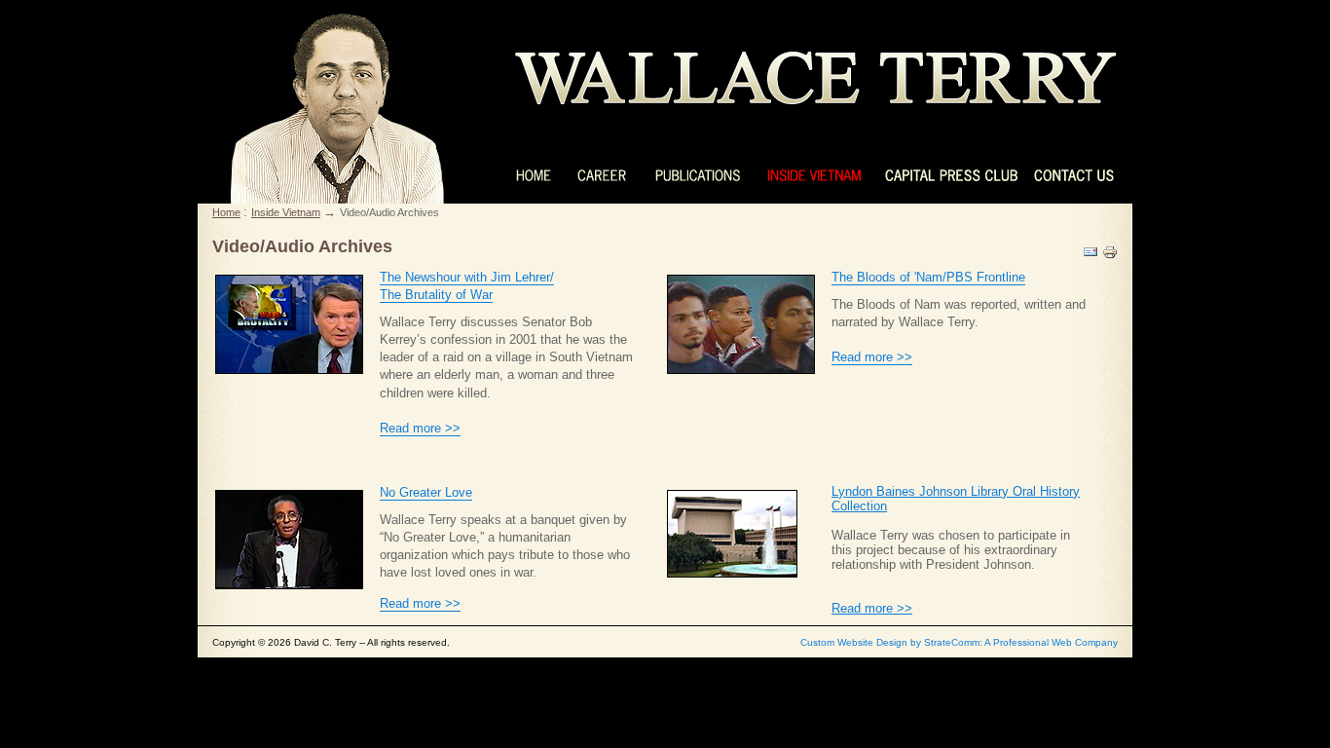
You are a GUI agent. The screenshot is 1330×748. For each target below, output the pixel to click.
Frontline (1001, 277)
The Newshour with (435, 277)
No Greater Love (426, 492)
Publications (697, 175)
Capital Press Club (948, 175)
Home (534, 175)
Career (603, 175)
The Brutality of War (436, 294)
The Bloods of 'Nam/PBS (904, 277)
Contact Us (1074, 175)
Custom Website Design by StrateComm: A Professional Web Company (959, 642)
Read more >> (420, 428)
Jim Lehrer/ (522, 277)
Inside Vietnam (813, 175)
